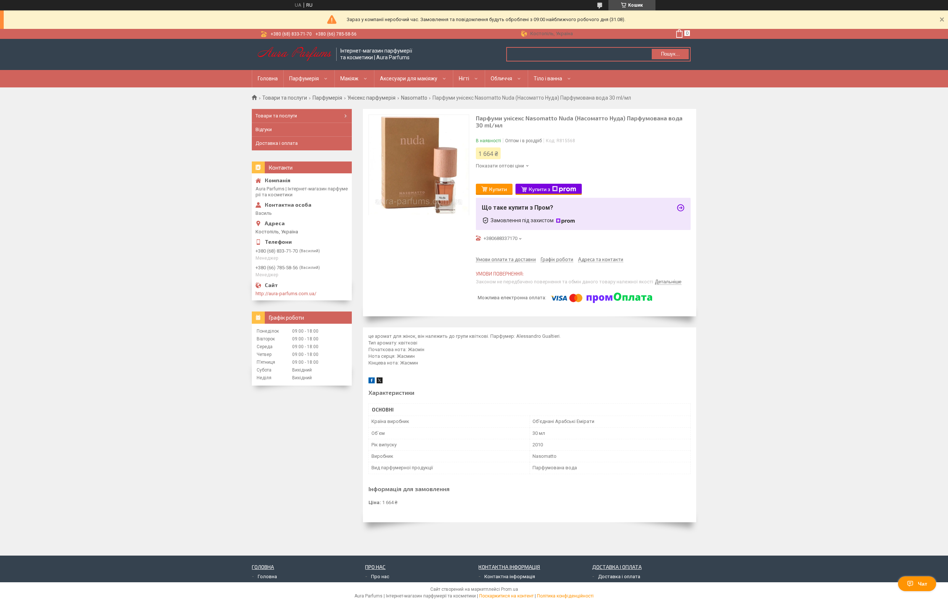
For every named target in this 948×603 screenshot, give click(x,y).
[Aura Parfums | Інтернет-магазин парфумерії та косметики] (294, 54)
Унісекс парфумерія (371, 98)
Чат (922, 584)
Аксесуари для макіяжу (408, 78)
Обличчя (501, 78)
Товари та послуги (284, 98)
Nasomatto (414, 98)
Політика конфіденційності (565, 596)
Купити (498, 189)
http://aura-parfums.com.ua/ (286, 293)
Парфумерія (304, 78)
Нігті (464, 78)
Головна (268, 78)
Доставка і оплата (277, 143)
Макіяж (349, 78)
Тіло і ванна (548, 78)
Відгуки (264, 129)
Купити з (539, 189)
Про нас (380, 576)
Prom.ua (509, 589)
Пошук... (670, 54)
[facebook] (371, 381)
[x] (380, 381)
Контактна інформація (509, 576)
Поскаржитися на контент (506, 596)
